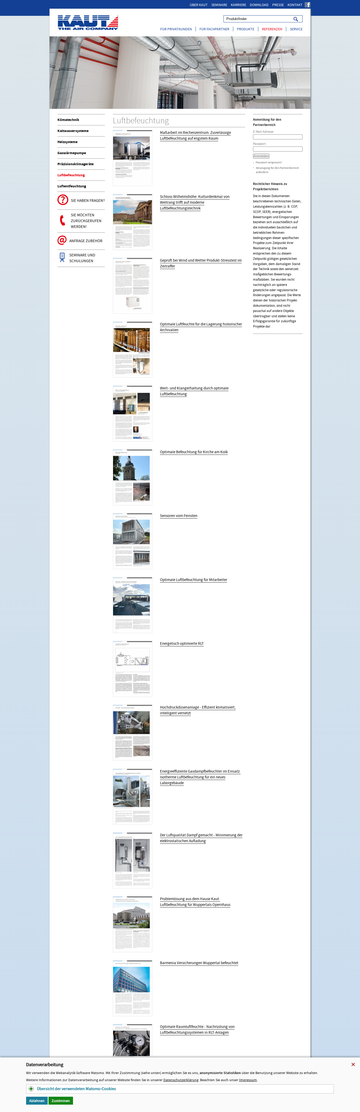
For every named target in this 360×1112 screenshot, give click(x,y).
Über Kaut (199, 4)
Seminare (219, 4)
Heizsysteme (67, 141)
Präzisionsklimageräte (75, 164)
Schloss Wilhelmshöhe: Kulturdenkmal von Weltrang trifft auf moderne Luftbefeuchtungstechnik (195, 202)
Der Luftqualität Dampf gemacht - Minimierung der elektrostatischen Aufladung (201, 838)
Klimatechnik (68, 119)
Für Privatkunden (176, 29)
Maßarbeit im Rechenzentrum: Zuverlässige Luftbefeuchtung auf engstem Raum (195, 135)
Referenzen (272, 29)
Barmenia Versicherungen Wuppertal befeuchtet (199, 962)
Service (296, 29)
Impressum (248, 1079)
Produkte (245, 29)
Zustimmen (61, 1100)
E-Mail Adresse (263, 131)
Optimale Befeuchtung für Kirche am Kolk (194, 452)
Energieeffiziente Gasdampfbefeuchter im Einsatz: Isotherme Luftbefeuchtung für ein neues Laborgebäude (200, 777)
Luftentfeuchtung (71, 186)
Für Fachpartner (214, 29)
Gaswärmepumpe (71, 152)
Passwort (259, 144)
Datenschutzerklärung (180, 1079)
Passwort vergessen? (269, 162)
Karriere (238, 4)
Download (259, 4)
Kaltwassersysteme (73, 130)
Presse (278, 4)
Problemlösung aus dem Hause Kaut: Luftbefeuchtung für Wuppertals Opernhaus (195, 901)
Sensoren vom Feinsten (178, 515)
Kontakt (295, 4)
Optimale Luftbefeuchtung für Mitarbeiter (193, 579)
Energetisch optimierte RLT (182, 643)
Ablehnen (37, 1100)
